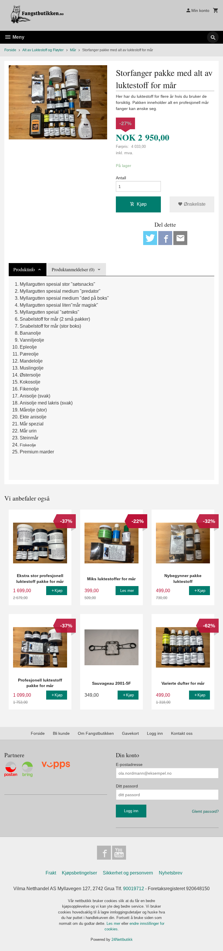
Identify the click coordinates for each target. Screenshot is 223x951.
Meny (17, 37)
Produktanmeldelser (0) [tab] (73, 269)
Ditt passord (127, 786)
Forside (10, 50)
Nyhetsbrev (170, 872)
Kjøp (142, 204)
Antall (121, 177)
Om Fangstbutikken (96, 733)
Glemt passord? (205, 811)
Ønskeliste (194, 204)
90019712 (133, 888)
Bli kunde (61, 733)
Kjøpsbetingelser (79, 872)
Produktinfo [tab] (24, 269)
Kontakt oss (182, 733)
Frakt (51, 872)
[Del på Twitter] (150, 238)
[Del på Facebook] (165, 238)
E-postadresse (129, 764)
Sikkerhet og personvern (128, 872)
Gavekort (130, 733)
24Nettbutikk (122, 939)
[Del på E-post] (180, 238)
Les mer (114, 923)
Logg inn (155, 733)
